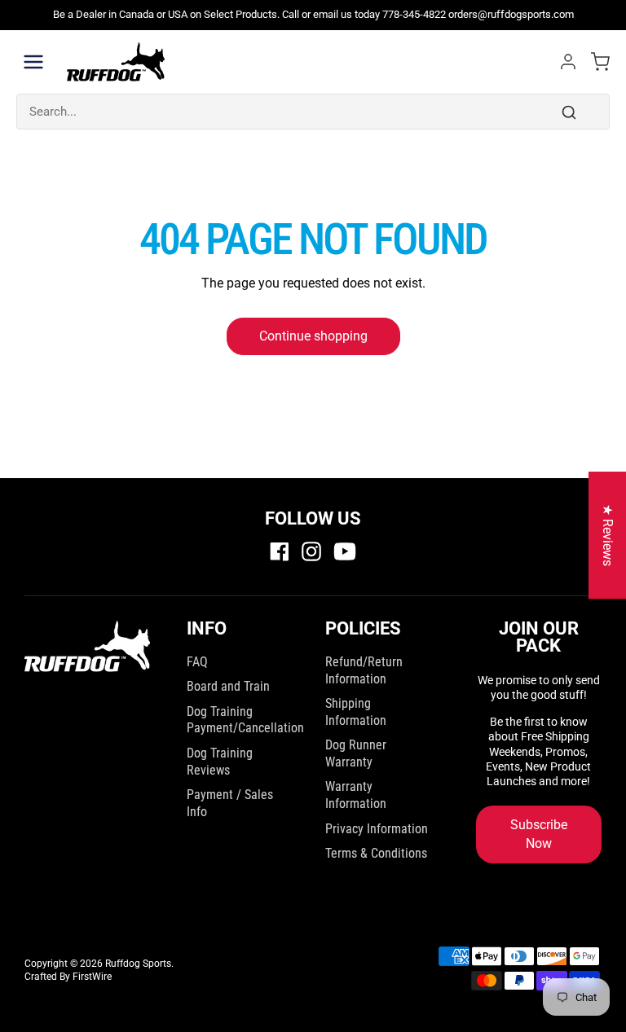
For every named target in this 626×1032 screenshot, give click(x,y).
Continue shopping (313, 336)
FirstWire (92, 976)
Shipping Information (355, 712)
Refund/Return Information (364, 670)
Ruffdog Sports (138, 963)
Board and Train (228, 686)
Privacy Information (376, 829)
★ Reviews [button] (607, 535)
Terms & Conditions (376, 853)
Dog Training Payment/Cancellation (245, 720)
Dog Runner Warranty (355, 753)
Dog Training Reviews (220, 761)
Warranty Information (355, 795)
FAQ (197, 662)
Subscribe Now (538, 833)
